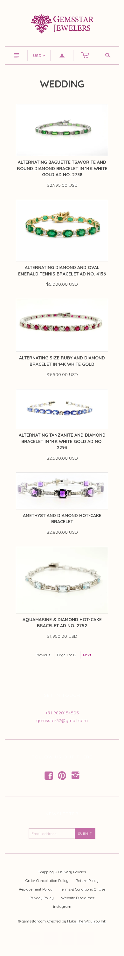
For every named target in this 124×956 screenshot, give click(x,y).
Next (87, 654)
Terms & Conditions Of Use (82, 889)
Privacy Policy (42, 897)
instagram (62, 906)
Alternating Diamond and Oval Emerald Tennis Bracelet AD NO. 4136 (62, 271)
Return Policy (87, 880)
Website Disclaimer (77, 897)
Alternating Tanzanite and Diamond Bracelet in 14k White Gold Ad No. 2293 (62, 441)
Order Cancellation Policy (46, 880)
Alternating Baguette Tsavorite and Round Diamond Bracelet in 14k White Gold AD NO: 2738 (62, 168)
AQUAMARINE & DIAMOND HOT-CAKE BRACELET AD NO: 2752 (62, 623)
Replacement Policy (35, 889)
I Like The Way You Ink (86, 921)
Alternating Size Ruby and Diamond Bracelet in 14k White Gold (62, 361)
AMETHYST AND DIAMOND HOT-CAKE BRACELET (62, 519)
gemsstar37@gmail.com (62, 720)
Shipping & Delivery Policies (62, 871)
